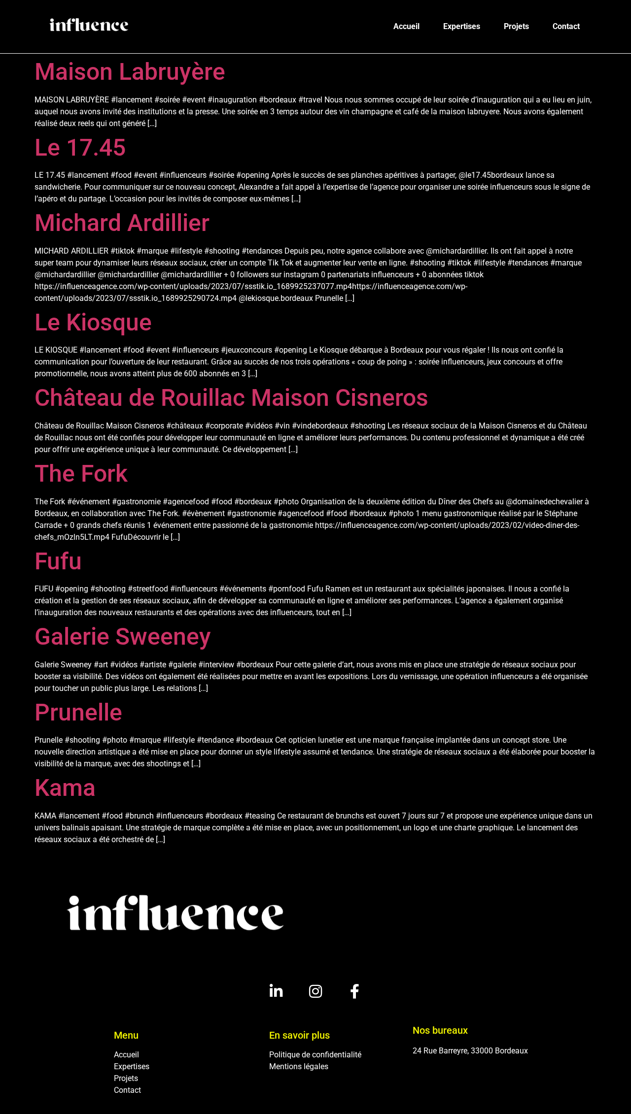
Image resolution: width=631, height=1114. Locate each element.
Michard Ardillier (122, 223)
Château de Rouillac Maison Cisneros (231, 398)
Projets (516, 26)
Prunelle (78, 712)
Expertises (461, 26)
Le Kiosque (93, 322)
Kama (65, 788)
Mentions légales (298, 1066)
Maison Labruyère (130, 72)
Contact (566, 26)
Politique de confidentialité (315, 1054)
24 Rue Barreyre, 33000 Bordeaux (470, 1050)
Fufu (58, 561)
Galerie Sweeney (123, 637)
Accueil (406, 26)
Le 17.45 (80, 147)
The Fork (81, 473)
